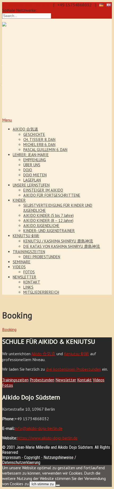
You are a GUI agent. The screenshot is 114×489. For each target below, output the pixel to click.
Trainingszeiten (15, 379)
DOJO (27, 169)
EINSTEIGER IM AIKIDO (43, 190)
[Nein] (58, 485)
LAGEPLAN (32, 180)
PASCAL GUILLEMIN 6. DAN (45, 149)
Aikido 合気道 (43, 353)
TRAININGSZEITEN (29, 251)
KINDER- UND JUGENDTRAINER (49, 230)
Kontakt (84, 379)
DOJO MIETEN (35, 174)
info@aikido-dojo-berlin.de (26, 4)
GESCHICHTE (34, 134)
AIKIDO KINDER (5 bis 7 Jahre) (48, 215)
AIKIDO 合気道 (25, 129)
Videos (98, 379)
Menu (7, 120)
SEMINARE (21, 261)
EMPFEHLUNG (34, 159)
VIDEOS (19, 266)
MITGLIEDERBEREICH (41, 292)
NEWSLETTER (24, 277)
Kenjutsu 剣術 (76, 353)
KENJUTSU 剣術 (26, 235)
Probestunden (42, 379)
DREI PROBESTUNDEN (41, 256)
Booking (9, 329)
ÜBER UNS (31, 164)
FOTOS (29, 271)
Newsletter (65, 379)
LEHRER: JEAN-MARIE (31, 154)
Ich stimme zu (43, 484)
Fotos (7, 385)
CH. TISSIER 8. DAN (39, 139)
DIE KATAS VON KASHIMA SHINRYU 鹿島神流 (61, 246)
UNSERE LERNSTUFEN (31, 185)
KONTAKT (31, 282)
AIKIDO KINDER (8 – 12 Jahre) (48, 220)
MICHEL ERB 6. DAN (39, 144)
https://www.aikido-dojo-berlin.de (47, 437)
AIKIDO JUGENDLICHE (41, 225)
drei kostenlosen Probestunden (73, 369)
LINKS (28, 287)
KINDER (19, 200)
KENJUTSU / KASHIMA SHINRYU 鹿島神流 (58, 241)
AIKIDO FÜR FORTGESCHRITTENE (51, 195)
